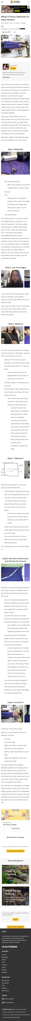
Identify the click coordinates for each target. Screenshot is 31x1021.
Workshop (5, 957)
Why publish (5, 980)
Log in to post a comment (15, 927)
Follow (13, 68)
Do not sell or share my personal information (16, 1015)
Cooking (4, 965)
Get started (5, 983)
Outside (4, 970)
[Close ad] (28, 7)
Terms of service (21, 1009)
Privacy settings (20, 1012)
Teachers (4, 972)
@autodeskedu (8, 1002)
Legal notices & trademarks (11, 1017)
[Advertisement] (15, 9)
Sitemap (4, 988)
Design (4, 960)
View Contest (15, 828)
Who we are (5, 991)
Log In (15, 919)
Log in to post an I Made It (15, 851)
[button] (2, 2)
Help (3, 986)
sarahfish (6, 23)
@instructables (9, 999)
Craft (11, 23)
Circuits (4, 955)
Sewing (17, 23)
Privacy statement (8, 1012)
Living (4, 967)
